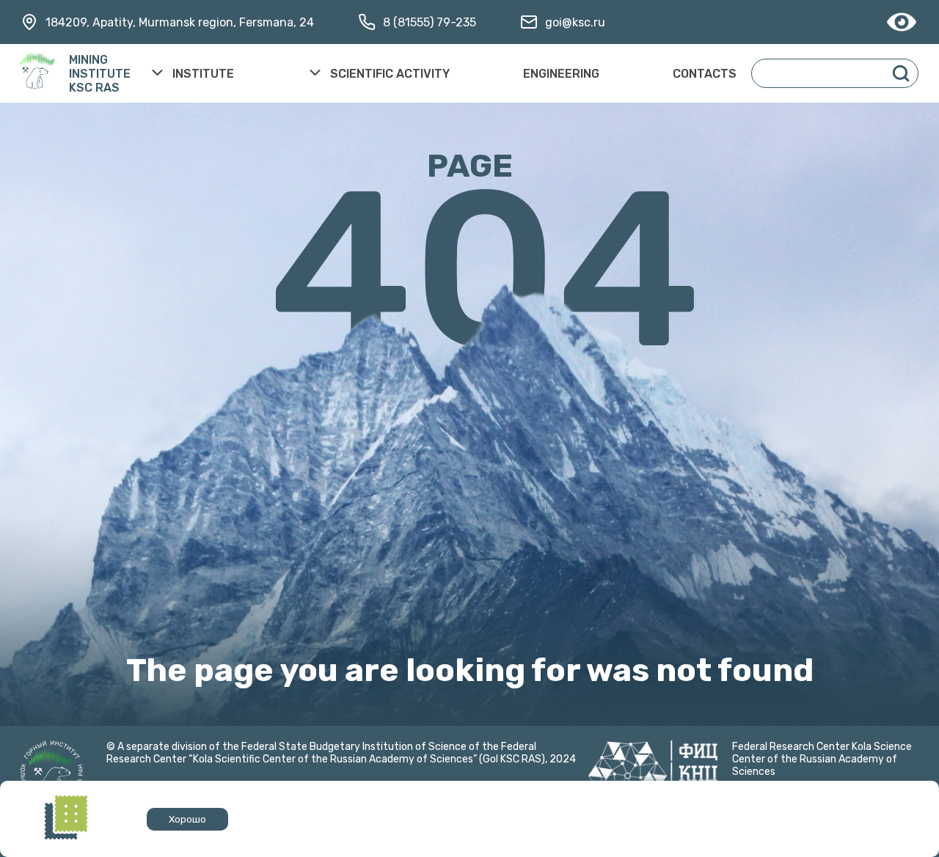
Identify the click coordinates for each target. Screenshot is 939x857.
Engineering (561, 74)
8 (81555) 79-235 (429, 22)
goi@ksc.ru (575, 22)
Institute (203, 74)
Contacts (705, 74)
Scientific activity (390, 74)
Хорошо (187, 819)
